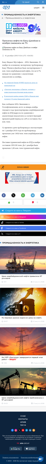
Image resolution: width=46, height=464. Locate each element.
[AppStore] (30, 449)
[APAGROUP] (23, 443)
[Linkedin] (30, 430)
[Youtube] (23, 430)
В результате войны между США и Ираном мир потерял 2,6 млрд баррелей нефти (21, 97)
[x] (19, 430)
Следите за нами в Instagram (16, 217)
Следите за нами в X (13, 234)
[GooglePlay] (15, 449)
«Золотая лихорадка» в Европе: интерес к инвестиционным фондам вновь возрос (19, 91)
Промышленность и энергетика (20, 18)
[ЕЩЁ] (42, 8)
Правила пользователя (10, 457)
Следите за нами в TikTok (15, 222)
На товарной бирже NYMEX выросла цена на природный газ (20, 84)
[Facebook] (12, 430)
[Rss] (33, 430)
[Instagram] (16, 430)
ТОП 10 (23, 425)
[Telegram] (26, 430)
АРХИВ (23, 422)
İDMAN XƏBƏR (23, 167)
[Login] (43, 2)
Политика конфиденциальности (32, 457)
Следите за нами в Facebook (16, 228)
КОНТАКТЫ (23, 419)
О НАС (23, 416)
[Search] (38, 2)
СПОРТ (37, 8)
